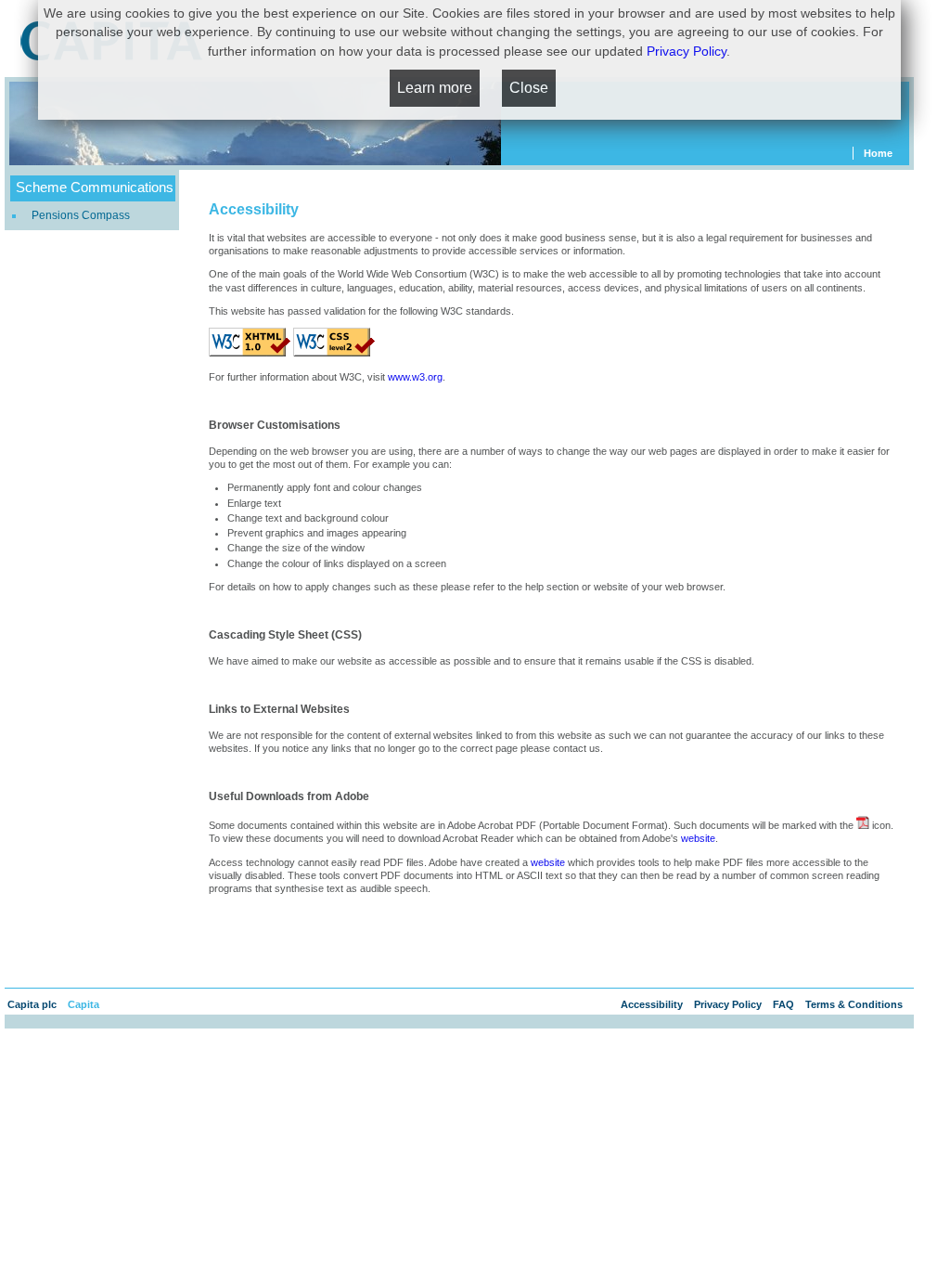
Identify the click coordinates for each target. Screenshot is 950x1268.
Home (878, 153)
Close (528, 88)
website (698, 838)
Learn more (434, 88)
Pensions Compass (81, 215)
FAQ (785, 1004)
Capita (83, 1004)
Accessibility (653, 1004)
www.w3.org (415, 376)
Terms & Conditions (855, 1004)
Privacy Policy (729, 1004)
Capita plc (33, 1004)
